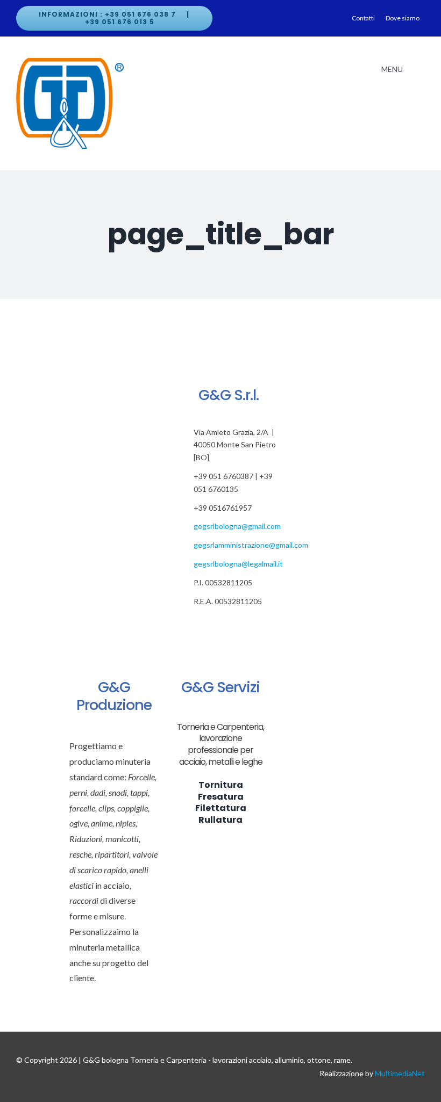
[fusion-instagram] (229, 625)
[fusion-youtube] (262, 625)
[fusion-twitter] (212, 625)
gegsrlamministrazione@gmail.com (251, 544)
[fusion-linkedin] (245, 625)
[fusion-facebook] (195, 625)
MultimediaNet (400, 1073)
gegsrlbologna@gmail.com (237, 526)
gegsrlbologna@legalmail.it (238, 563)
